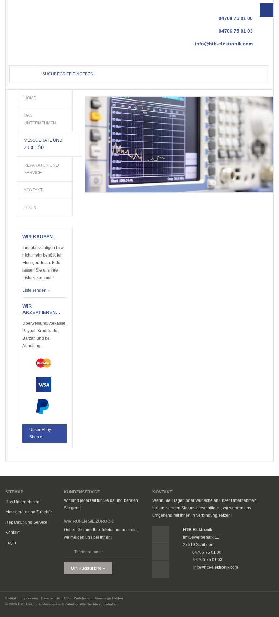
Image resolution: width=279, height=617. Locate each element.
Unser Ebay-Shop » (40, 433)
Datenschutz (51, 598)
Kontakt (12, 532)
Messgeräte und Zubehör (28, 512)
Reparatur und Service (26, 522)
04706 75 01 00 (236, 18)
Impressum (29, 598)
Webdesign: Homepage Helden (98, 598)
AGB (67, 598)
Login (10, 542)
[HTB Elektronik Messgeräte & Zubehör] (43, 31)
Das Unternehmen (22, 501)
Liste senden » (36, 290)
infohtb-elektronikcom (224, 43)
